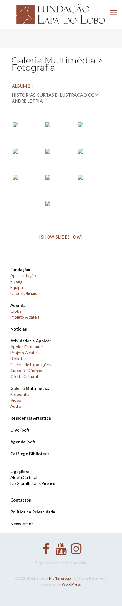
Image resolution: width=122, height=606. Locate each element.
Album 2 (21, 85)
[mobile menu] (113, 12)
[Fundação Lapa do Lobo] (61, 14)
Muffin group (60, 578)
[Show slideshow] (60, 237)
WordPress (71, 584)
